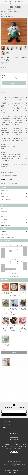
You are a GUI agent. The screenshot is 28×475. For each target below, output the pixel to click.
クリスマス (7, 14)
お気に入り (4, 67)
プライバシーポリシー (7, 464)
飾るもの (16, 11)
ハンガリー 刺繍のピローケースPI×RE (5, 294)
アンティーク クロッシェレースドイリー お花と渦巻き (13, 294)
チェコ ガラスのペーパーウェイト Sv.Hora (5, 310)
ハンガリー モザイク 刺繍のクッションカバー (22, 294)
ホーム (6, 461)
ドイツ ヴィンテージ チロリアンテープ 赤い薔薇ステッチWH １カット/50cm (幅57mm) (22, 328)
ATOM (15, 465)
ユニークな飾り (8, 13)
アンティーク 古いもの (9, 11)
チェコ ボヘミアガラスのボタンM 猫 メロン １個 (5, 346)
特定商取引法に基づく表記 (11, 175)
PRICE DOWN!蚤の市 (9, 16)
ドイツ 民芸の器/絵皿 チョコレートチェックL (14, 327)
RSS (12, 465)
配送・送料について (19, 461)
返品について (3, 175)
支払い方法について (11, 461)
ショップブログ (21, 464)
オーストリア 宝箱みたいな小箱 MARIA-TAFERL (22, 310)
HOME (2, 11)
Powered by (7, 472)
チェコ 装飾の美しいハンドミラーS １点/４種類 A (5, 327)
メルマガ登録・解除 (14, 464)
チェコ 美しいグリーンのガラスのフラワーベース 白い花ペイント (13, 310)
